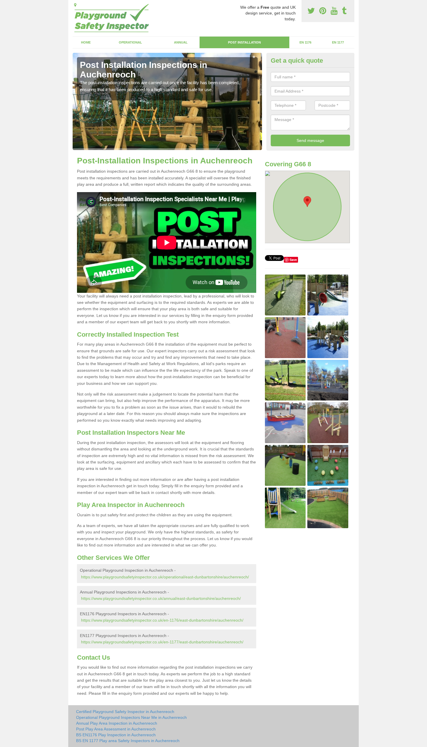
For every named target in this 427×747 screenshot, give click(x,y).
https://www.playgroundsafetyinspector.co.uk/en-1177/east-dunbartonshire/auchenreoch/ (162, 642)
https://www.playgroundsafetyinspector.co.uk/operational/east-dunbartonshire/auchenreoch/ (165, 577)
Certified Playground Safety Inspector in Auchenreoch (125, 711)
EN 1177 (338, 42)
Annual (181, 42)
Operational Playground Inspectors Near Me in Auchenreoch (131, 717)
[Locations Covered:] (75, 5)
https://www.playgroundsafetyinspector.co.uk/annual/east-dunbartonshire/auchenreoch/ (161, 598)
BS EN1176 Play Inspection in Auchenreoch (116, 734)
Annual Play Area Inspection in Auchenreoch (116, 723)
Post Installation (244, 42)
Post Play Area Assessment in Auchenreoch (116, 729)
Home (86, 42)
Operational (130, 42)
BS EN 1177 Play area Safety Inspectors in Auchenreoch (128, 740)
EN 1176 (305, 42)
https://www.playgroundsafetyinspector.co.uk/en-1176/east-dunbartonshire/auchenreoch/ (162, 620)
